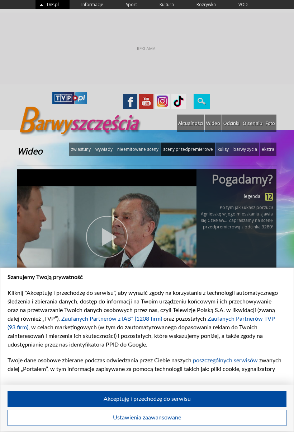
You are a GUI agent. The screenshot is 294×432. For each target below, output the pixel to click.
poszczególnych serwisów (225, 360)
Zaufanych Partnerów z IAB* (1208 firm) (111, 319)
